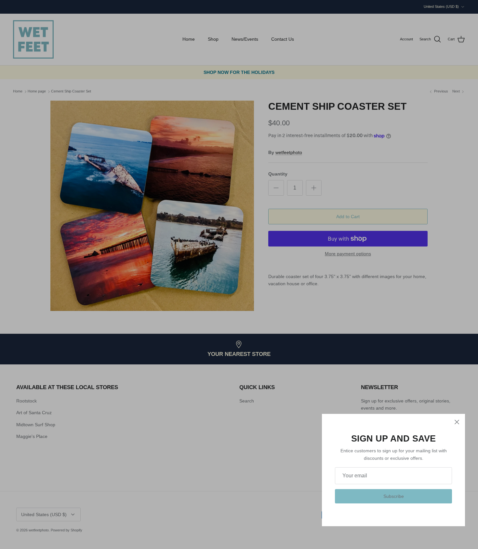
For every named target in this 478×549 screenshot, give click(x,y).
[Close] (457, 422)
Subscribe (393, 496)
